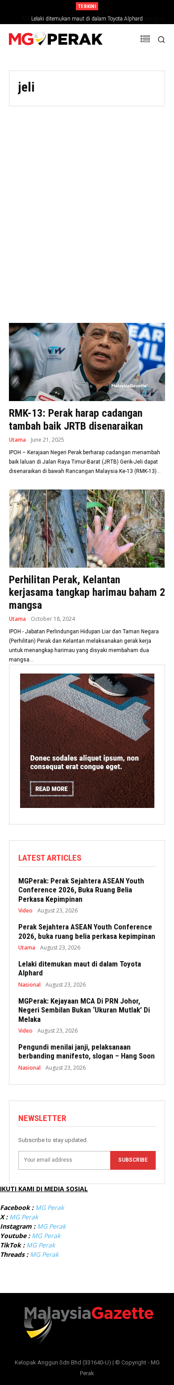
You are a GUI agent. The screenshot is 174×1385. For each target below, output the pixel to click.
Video (25, 910)
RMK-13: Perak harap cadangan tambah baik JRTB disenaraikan (76, 419)
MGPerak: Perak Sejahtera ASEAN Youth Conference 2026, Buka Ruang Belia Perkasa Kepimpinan (81, 890)
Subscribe (133, 1160)
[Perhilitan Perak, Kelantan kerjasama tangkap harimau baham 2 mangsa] (87, 529)
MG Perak (49, 1207)
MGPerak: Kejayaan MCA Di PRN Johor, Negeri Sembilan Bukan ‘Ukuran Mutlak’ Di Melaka (84, 1010)
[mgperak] (56, 39)
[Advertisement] (87, 209)
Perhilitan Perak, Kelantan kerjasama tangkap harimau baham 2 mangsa (87, 592)
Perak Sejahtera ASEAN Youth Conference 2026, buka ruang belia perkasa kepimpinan (86, 931)
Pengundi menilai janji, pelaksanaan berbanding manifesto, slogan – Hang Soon (86, 1051)
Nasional (29, 984)
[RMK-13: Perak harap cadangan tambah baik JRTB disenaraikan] (87, 362)
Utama (17, 440)
